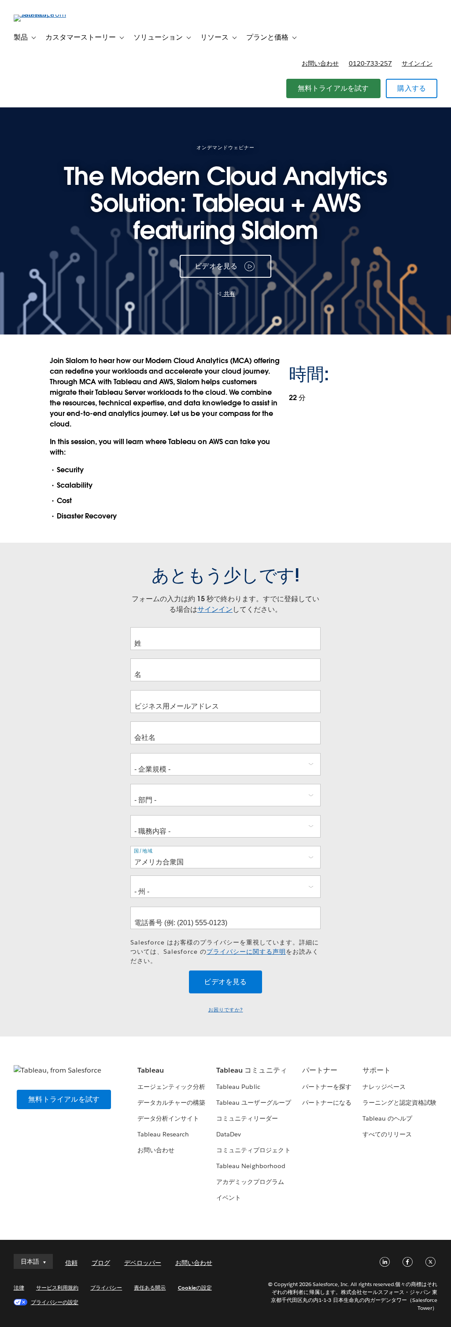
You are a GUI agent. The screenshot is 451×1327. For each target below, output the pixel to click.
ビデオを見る (216, 266)
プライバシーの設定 (54, 1302)
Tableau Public (238, 1087)
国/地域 (143, 850)
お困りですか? (225, 1010)
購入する (411, 88)
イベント (228, 1198)
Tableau (150, 1070)
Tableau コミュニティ (251, 1070)
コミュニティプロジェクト (253, 1150)
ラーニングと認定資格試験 (399, 1102)
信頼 (71, 1263)
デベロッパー (142, 1263)
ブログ (101, 1263)
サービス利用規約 (57, 1287)
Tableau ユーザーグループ (253, 1102)
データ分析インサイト (168, 1118)
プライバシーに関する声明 (246, 952)
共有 (228, 294)
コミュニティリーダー (247, 1118)
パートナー (319, 1070)
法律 (19, 1287)
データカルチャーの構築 (171, 1102)
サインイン (417, 63)
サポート (376, 1070)
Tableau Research (163, 1134)
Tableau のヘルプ (387, 1118)
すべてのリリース (387, 1134)
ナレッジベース (384, 1087)
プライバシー (106, 1287)
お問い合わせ (320, 63)
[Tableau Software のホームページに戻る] (47, 14)
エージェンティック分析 (171, 1087)
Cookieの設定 (195, 1287)
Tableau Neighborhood (250, 1166)
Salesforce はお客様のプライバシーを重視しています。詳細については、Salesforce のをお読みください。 (224, 951)
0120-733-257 (370, 63)
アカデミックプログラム (250, 1182)
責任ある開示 (150, 1287)
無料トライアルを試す (333, 88)
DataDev (228, 1134)
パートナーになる (326, 1102)
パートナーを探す (326, 1087)
